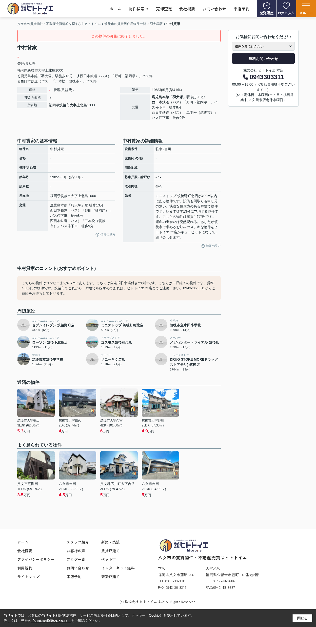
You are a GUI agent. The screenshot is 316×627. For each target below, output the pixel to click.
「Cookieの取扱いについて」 (51, 621)
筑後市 (33, 70)
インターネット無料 (118, 568)
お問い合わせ (214, 9)
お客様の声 (76, 550)
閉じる (302, 618)
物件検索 (136, 9)
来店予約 (241, 9)
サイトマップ (28, 576)
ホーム (115, 9)
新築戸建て (110, 576)
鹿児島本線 (160, 97)
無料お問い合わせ (263, 58)
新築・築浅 (110, 542)
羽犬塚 (178, 97)
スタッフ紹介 (78, 542)
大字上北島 (46, 70)
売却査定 (164, 9)
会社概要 (187, 9)
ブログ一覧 (76, 559)
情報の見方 (107, 234)
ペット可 (108, 559)
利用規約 (24, 568)
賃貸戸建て (110, 550)
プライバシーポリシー (35, 559)
